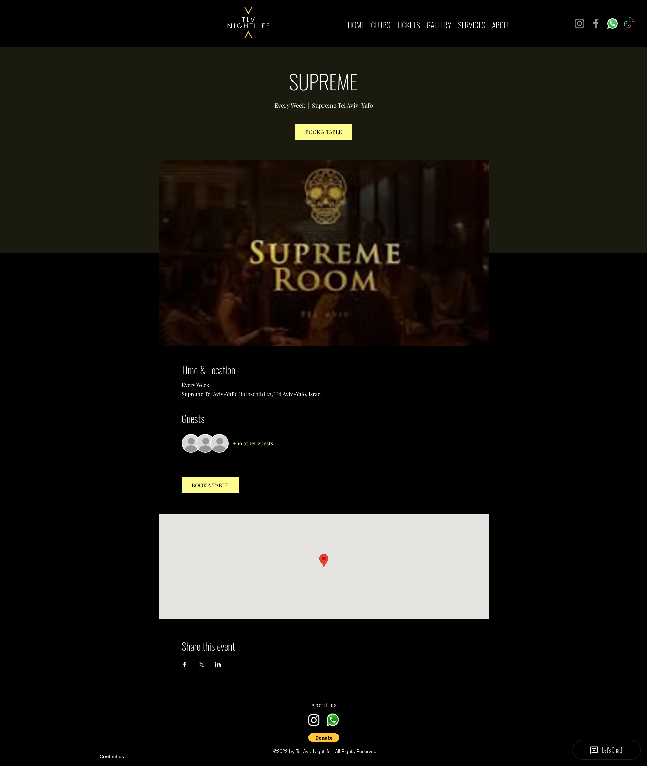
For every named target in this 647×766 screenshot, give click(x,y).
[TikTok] (629, 23)
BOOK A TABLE (323, 131)
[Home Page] (325, 697)
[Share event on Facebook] (185, 664)
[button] (323, 737)
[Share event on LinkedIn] (218, 664)
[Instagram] (579, 23)
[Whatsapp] (612, 23)
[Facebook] (596, 23)
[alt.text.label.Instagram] (313, 720)
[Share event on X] (201, 664)
